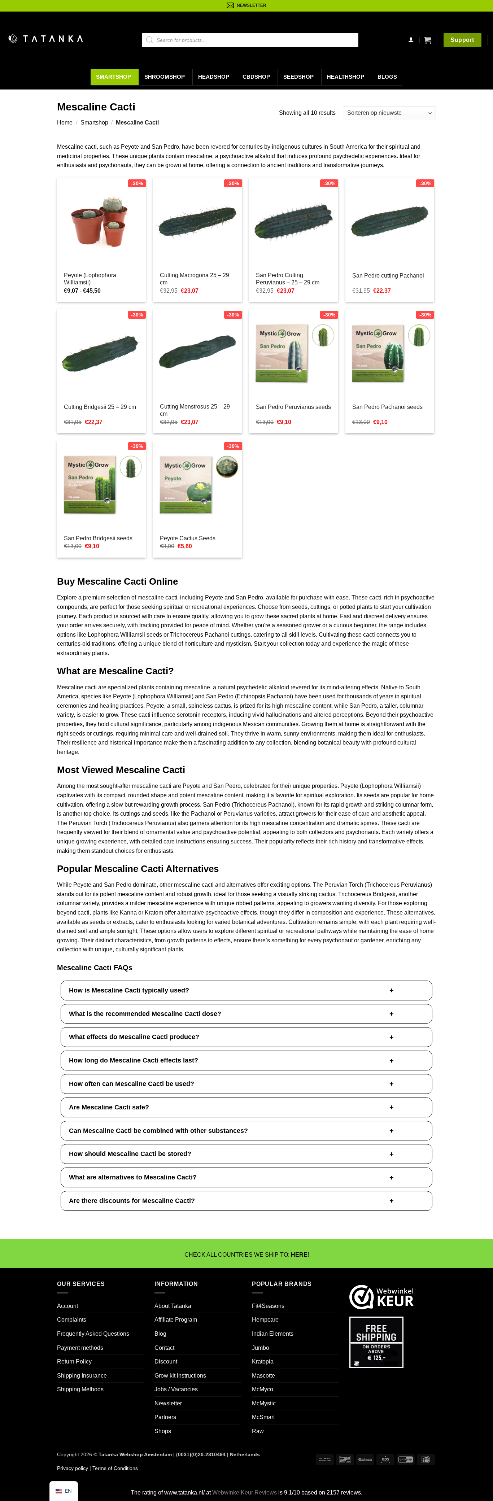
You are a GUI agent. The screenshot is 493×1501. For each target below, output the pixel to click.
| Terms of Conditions (113, 1468)
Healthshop (345, 77)
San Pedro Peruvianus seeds (293, 407)
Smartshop (113, 77)
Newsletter (168, 1403)
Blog (160, 1334)
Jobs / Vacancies (176, 1389)
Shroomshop (164, 77)
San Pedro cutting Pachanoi (388, 275)
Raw (258, 1431)
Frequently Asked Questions (93, 1334)
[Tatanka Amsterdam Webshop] (45, 38)
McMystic (264, 1403)
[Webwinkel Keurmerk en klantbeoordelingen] (381, 1296)
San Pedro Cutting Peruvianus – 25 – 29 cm (287, 279)
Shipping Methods (80, 1389)
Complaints (71, 1320)
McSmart (263, 1417)
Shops (162, 1431)
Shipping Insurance (82, 1376)
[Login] (411, 40)
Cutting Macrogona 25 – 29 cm (194, 279)
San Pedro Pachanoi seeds (387, 407)
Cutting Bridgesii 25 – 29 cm (100, 407)
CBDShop (256, 77)
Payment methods (80, 1347)
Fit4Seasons (268, 1306)
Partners (165, 1417)
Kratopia (263, 1361)
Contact (164, 1347)
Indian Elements (272, 1334)
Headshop (213, 77)
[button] (427, 40)
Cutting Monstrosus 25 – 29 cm (195, 410)
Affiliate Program (175, 1320)
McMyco (262, 1389)
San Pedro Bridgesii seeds (98, 538)
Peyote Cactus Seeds (187, 538)
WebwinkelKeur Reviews (244, 1492)
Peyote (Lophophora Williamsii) (90, 279)
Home (65, 122)
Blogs (387, 77)
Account (67, 1306)
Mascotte (263, 1376)
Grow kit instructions (180, 1376)
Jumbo (260, 1347)
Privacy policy (72, 1468)
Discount (165, 1361)
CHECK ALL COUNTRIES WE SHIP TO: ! (246, 1255)
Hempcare (265, 1320)
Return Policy (74, 1361)
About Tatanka (172, 1306)
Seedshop (298, 77)
